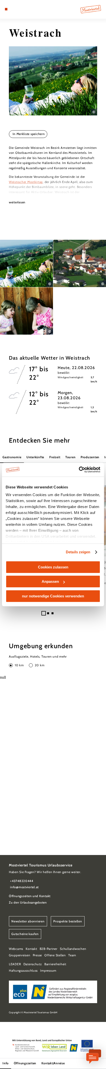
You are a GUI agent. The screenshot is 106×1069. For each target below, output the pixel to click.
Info (5, 1063)
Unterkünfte (35, 457)
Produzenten (90, 457)
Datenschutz (32, 964)
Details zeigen (78, 552)
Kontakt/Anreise (53, 1063)
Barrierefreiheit (55, 964)
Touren (70, 457)
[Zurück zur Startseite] (90, 9)
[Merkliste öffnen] (18, 9)
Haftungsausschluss (23, 970)
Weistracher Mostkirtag (26, 182)
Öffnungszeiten (25, 1063)
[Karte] (14, 9)
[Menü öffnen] (6, 9)
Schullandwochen (73, 949)
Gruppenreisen (19, 955)
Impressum (48, 970)
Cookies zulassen (53, 567)
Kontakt (31, 949)
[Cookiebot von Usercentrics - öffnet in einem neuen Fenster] (78, 469)
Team (72, 955)
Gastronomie (11, 457)
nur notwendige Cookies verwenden (53, 596)
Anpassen (50, 581)
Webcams (16, 949)
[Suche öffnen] (21, 9)
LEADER (15, 964)
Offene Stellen (55, 955)
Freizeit (54, 457)
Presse (37, 955)
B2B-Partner (48, 949)
